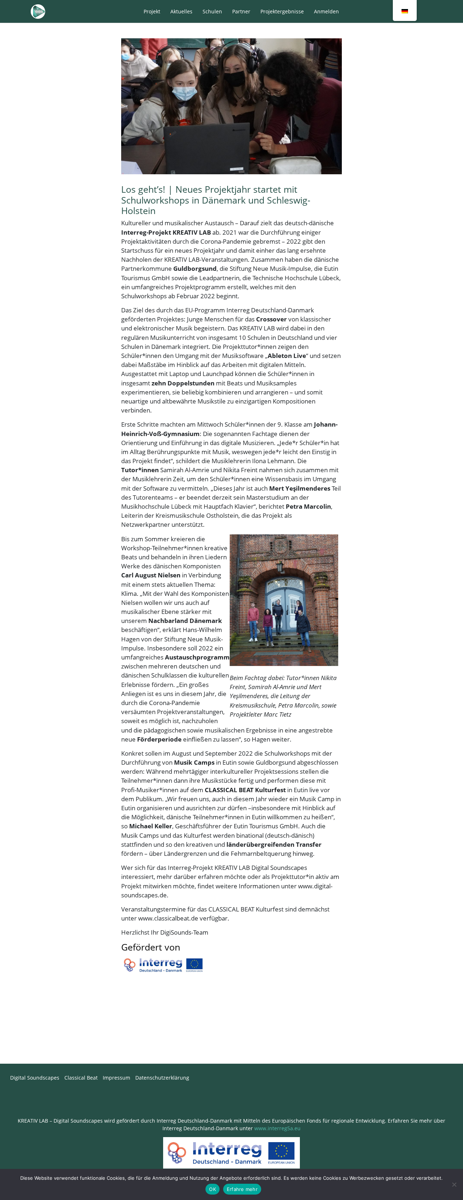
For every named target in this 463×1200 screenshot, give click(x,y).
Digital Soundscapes (34, 1077)
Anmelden (326, 11)
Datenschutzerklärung (162, 1077)
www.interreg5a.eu (277, 1128)
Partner (241, 11)
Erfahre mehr (242, 1189)
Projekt (152, 11)
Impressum (116, 1077)
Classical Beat (81, 1077)
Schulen (212, 11)
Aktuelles (181, 11)
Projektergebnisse (282, 11)
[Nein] (454, 1184)
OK (212, 1189)
